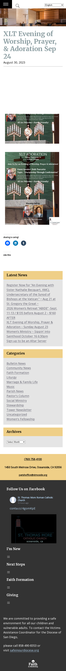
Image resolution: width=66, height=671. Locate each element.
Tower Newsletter (19, 410)
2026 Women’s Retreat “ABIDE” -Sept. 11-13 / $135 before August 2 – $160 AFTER (32, 313)
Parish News (15, 391)
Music (11, 387)
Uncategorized (17, 414)
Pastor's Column (18, 396)
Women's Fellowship (21, 419)
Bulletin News (16, 363)
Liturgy (11, 377)
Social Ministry (17, 400)
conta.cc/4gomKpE (22, 508)
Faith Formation (18, 373)
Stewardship (15, 405)
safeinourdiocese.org (24, 650)
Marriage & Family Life (22, 382)
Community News (19, 368)
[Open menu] (8, 557)
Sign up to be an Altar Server (26, 341)
